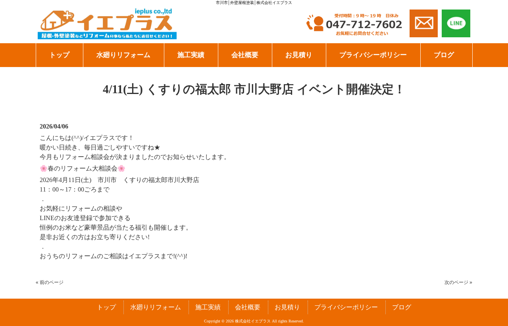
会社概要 (247, 307)
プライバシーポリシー (346, 307)
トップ (106, 307)
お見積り (287, 307)
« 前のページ (50, 282)
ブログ (401, 307)
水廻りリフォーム (155, 307)
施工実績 (208, 307)
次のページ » (458, 282)
